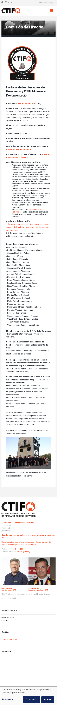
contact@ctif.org (23, 552)
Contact (5, 620)
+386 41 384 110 (16, 549)
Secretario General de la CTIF (38, 590)
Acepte (47, 699)
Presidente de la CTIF (8, 590)
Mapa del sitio (7, 617)
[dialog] (28, 696)
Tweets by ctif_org (9, 639)
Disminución (31, 699)
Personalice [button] (7, 699)
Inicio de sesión (45, 3)
